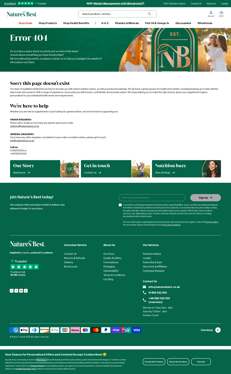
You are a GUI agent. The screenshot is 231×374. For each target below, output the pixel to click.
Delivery (68, 262)
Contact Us (196, 3)
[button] (221, 14)
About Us (211, 3)
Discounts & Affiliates (155, 266)
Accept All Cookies (154, 361)
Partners (41, 359)
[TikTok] (26, 291)
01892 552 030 (157, 292)
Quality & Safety (112, 258)
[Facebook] (16, 291)
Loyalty (224, 3)
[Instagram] (12, 291)
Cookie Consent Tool (25, 369)
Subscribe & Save (152, 262)
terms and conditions (171, 224)
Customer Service (75, 245)
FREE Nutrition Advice (174, 3)
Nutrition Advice (152, 253)
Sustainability (110, 270)
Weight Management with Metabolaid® (119, 3)
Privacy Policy (38, 366)
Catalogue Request (154, 270)
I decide (201, 361)
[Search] (149, 14)
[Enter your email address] (152, 197)
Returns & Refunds (74, 258)
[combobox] (117, 14)
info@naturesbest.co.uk (164, 287)
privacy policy (212, 222)
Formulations (110, 262)
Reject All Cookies (178, 361)
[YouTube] (21, 291)
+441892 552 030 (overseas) (159, 300)
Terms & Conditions (114, 275)
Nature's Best (18, 337)
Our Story (108, 253)
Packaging (109, 266)
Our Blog (108, 279)
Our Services (151, 245)
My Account (70, 266)
